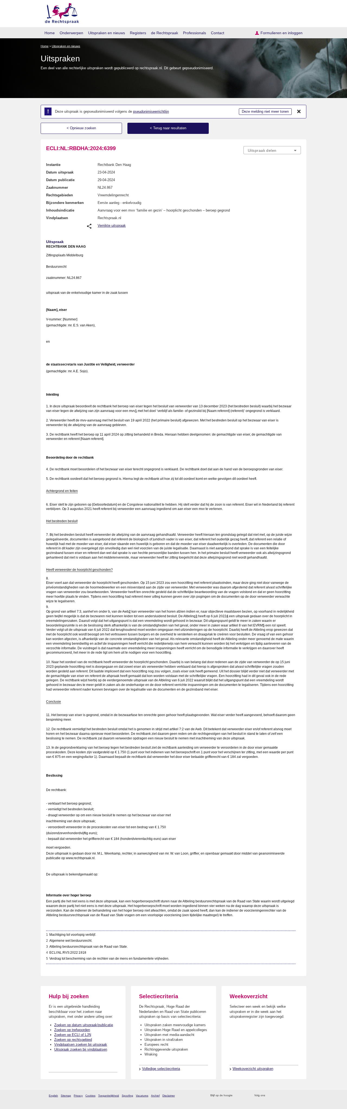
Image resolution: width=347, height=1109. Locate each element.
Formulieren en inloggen (282, 33)
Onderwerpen (71, 33)
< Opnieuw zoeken (81, 128)
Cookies (90, 1095)
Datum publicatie (60, 180)
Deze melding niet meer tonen (265, 111)
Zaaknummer (57, 187)
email (245, 1095)
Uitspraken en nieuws (106, 33)
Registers (138, 33)
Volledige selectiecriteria (161, 1069)
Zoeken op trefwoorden (72, 1030)
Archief (155, 1095)
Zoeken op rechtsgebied (73, 1040)
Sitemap (66, 1095)
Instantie (53, 165)
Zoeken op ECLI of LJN (72, 1035)
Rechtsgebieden (59, 195)
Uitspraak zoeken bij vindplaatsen (80, 1049)
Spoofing (127, 1095)
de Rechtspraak (164, 33)
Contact (217, 33)
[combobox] (272, 150)
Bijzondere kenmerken (65, 203)
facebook (277, 1095)
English (53, 1095)
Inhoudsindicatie (60, 210)
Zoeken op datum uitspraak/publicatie (83, 1025)
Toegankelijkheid (108, 1095)
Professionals (194, 33)
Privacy (78, 1095)
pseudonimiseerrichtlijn (151, 111)
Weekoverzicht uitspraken (253, 1069)
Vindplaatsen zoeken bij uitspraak (80, 1044)
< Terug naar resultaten (168, 128)
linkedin (291, 1095)
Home (49, 33)
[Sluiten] (299, 111)
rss (237, 1095)
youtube (298, 1095)
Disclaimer (168, 1095)
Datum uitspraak (59, 172)
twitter (270, 1095)
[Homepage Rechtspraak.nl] (60, 12)
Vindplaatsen (57, 218)
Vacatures (142, 1095)
